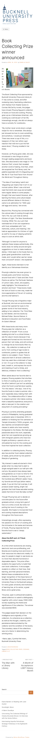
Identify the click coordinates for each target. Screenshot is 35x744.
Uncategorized (12, 647)
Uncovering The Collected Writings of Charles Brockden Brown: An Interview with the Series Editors (15, 716)
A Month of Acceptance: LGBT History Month (27, 665)
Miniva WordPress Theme (21, 737)
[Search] (31, 692)
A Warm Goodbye (8, 710)
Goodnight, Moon (8, 707)
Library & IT (6, 651)
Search (4, 689)
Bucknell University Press (18, 16)
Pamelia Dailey (25, 62)
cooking (26, 649)
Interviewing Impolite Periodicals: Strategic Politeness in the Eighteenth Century (14, 723)
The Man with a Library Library (8, 664)
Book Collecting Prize (14, 649)
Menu (6, 29)
